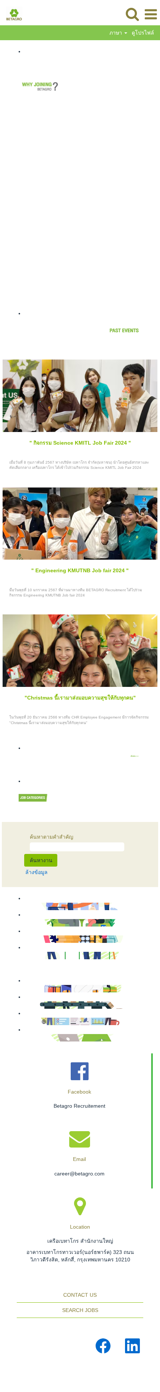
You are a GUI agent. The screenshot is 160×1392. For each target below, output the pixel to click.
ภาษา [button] (116, 33)
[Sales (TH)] (21, 906)
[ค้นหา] (132, 14)
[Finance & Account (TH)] (21, 939)
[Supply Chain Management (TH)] (21, 988)
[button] (150, 14)
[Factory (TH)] (21, 1005)
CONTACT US (80, 1295)
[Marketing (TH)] (21, 922)
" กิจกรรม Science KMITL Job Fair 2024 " (80, 443)
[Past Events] (21, 756)
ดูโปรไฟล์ (143, 33)
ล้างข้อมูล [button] (36, 872)
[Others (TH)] (21, 1037)
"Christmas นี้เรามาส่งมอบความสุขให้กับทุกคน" (80, 698)
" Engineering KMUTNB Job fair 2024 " (80, 570)
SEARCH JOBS (80, 1310)
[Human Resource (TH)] (21, 1021)
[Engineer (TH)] (21, 955)
